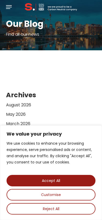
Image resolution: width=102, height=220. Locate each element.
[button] (9, 7)
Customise (51, 194)
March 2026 (18, 124)
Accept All (51, 180)
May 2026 (16, 114)
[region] (51, 172)
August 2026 (18, 105)
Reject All (51, 208)
